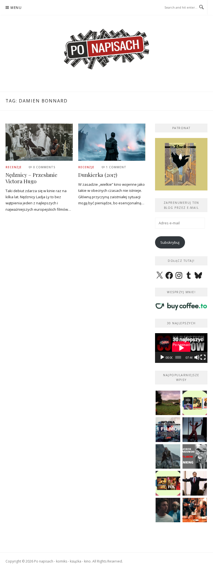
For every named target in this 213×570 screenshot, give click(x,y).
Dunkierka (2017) (97, 174)
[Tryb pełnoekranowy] (203, 357)
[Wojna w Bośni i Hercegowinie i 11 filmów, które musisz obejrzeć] (168, 430)
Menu (16, 7)
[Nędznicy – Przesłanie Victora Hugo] (39, 141)
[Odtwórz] (162, 357)
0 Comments (44, 167)
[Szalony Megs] (195, 510)
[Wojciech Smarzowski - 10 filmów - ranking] (195, 456)
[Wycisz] (197, 357)
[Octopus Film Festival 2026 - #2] (168, 483)
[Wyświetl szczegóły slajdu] (181, 164)
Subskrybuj (169, 242)
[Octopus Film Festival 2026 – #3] (195, 403)
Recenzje (14, 167)
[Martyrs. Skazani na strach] (195, 430)
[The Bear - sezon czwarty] (168, 510)
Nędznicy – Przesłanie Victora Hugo (31, 178)
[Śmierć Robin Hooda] (168, 456)
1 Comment (116, 167)
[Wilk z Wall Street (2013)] (195, 483)
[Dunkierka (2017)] (111, 141)
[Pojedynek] (168, 403)
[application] (181, 348)
